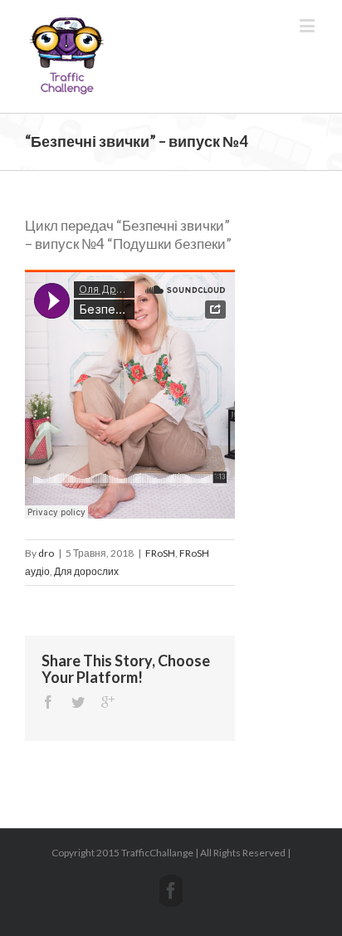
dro (46, 553)
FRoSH (160, 553)
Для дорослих (86, 571)
